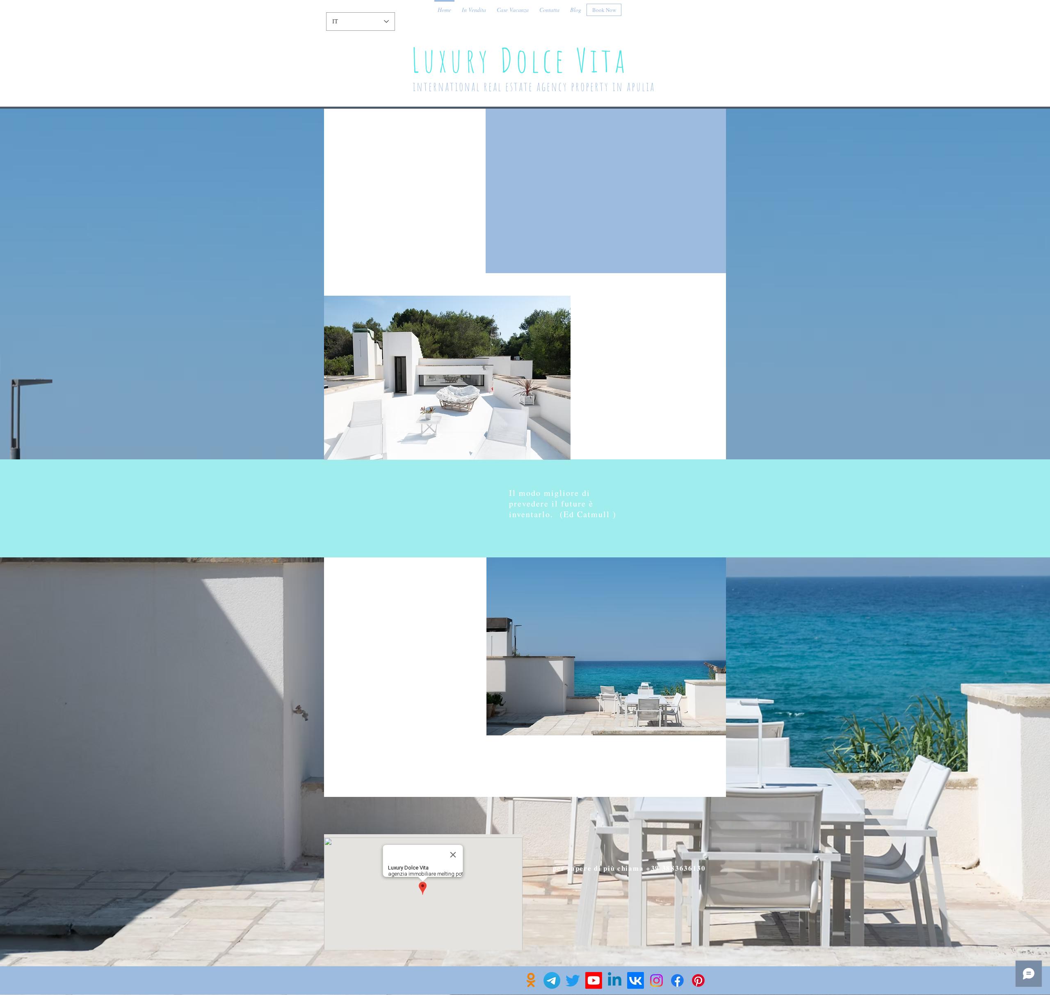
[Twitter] (572, 980)
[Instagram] (656, 980)
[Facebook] (677, 980)
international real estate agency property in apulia (539, 86)
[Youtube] (593, 980)
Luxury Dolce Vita (524, 60)
